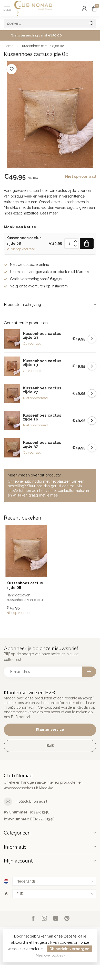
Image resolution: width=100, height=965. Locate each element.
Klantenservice (50, 729)
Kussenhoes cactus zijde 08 (43, 46)
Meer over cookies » (51, 955)
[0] (94, 8)
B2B (50, 746)
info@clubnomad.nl (31, 801)
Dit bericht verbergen (69, 949)
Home (8, 46)
